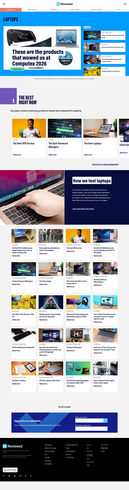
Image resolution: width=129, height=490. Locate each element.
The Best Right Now (72, 445)
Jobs (88, 448)
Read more (17, 69)
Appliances (53, 10)
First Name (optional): (82, 425)
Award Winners (32, 10)
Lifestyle (47, 457)
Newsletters (11, 10)
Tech (46, 454)
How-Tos (68, 454)
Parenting (48, 461)
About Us (89, 445)
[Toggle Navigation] (4, 4)
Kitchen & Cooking (96, 10)
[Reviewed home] (64, 4)
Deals (67, 448)
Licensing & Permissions (90, 454)
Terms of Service (104, 445)
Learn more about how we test (83, 208)
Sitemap (103, 451)
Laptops (15, 140)
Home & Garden (75, 10)
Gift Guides (48, 464)
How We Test (70, 457)
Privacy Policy (104, 448)
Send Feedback (90, 462)
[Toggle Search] (125, 4)
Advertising (89, 451)
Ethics (88, 459)
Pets (118, 10)
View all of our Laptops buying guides (105, 164)
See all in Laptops (64, 406)
